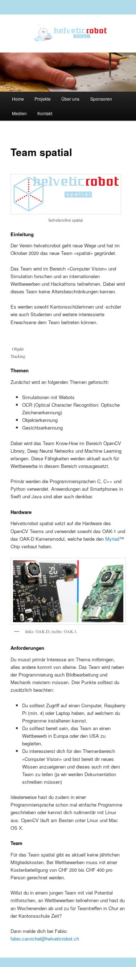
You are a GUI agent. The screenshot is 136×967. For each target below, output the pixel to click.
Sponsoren (101, 99)
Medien (19, 113)
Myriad (112, 538)
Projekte (42, 99)
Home (18, 99)
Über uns (70, 99)
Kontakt (44, 113)
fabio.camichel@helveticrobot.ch (45, 938)
